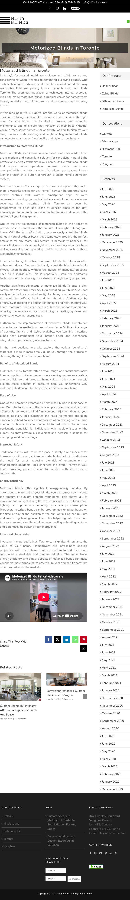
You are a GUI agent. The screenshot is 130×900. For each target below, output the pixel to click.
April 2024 (109, 394)
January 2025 (111, 326)
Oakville (107, 134)
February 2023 (111, 500)
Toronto (107, 156)
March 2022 (109, 584)
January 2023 (111, 508)
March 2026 (109, 219)
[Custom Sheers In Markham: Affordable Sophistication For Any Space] (20, 675)
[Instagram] (95, 853)
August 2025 (110, 273)
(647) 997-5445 (109, 829)
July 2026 (108, 189)
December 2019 (112, 789)
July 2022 (108, 554)
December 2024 (112, 333)
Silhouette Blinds (113, 101)
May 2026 (108, 204)
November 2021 (112, 614)
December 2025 (112, 242)
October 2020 (111, 713)
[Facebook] (90, 853)
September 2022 (113, 538)
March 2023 (109, 493)
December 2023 (112, 424)
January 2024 (111, 417)
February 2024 (111, 409)
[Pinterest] (105, 853)
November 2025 (112, 250)
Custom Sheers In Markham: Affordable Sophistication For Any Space (19, 710)
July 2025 (108, 280)
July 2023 (108, 462)
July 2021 (108, 645)
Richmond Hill (111, 149)
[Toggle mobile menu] (128, 21)
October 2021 (111, 622)
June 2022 (108, 561)
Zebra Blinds (110, 93)
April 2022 (109, 576)
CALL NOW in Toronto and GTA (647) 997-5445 (51, 2)
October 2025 (111, 257)
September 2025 (113, 265)
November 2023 (112, 432)
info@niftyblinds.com (94, 2)
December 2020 (112, 698)
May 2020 (108, 751)
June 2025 (108, 288)
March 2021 (109, 675)
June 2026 (108, 197)
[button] (2, 696)
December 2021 (112, 607)
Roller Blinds (110, 86)
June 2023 (108, 470)
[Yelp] (116, 853)
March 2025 (109, 311)
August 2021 (110, 637)
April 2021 (109, 668)
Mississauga (110, 141)
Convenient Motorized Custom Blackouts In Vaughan (61, 840)
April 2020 (109, 759)
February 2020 (111, 774)
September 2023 (113, 447)
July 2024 (108, 371)
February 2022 (111, 592)
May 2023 (108, 478)
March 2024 (109, 402)
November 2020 (112, 706)
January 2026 (111, 235)
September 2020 (113, 721)
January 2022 (111, 599)
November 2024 (112, 341)
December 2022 (112, 516)
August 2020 (110, 728)
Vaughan (107, 164)
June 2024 (108, 379)
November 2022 (112, 523)
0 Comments (20, 718)
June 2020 (108, 744)
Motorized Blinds (113, 109)
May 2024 (108, 387)
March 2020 (109, 766)
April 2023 (109, 485)
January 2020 (111, 782)
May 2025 (108, 295)
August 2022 (110, 546)
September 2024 (113, 356)
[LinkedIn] (111, 853)
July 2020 (108, 736)
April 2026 (109, 212)
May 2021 (108, 660)
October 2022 (111, 531)
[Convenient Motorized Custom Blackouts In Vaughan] (66, 675)
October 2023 (111, 440)
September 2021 (113, 630)
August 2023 (110, 455)
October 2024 (111, 349)
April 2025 (109, 303)
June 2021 (108, 652)
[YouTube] (100, 853)
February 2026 (111, 227)
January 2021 (111, 690)
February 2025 (111, 318)
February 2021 (111, 683)
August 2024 (110, 364)
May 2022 (108, 569)
